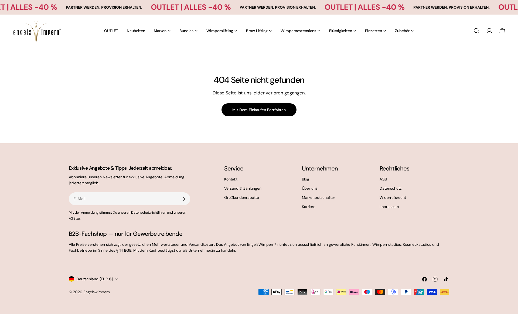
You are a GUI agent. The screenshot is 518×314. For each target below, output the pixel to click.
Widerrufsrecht (393, 197)
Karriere (308, 206)
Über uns (310, 188)
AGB (383, 179)
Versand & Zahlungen (242, 188)
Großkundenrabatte (241, 197)
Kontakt (230, 179)
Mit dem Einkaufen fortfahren (259, 109)
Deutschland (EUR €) (94, 279)
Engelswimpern (96, 291)
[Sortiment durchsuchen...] (476, 30)
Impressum (389, 206)
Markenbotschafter (318, 197)
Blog (305, 179)
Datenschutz (390, 188)
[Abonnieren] (184, 198)
